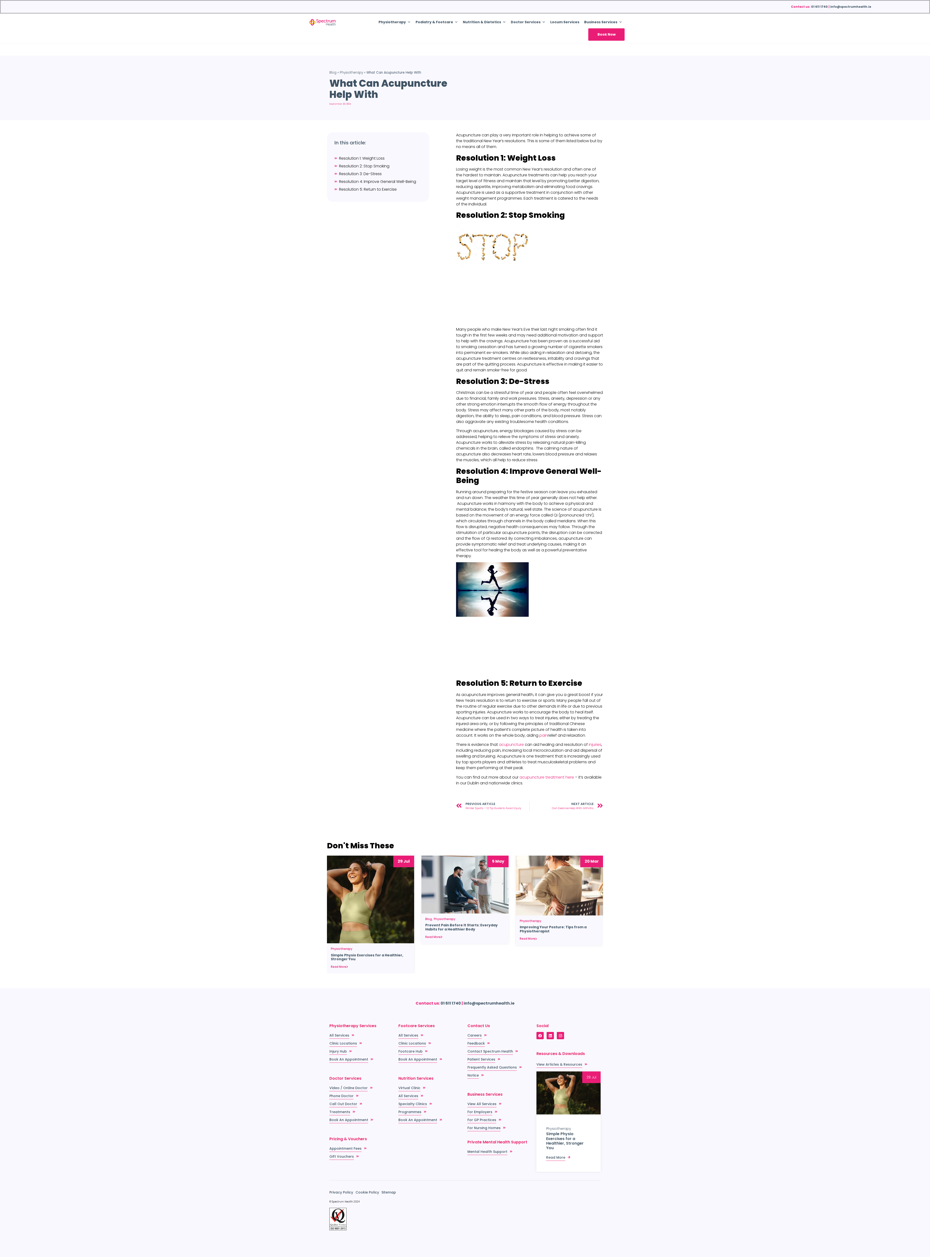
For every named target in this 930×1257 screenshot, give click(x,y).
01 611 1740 (819, 7)
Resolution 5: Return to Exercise (368, 189)
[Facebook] (540, 1035)
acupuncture (511, 744)
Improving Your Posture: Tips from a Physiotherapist (553, 929)
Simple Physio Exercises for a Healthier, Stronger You (367, 957)
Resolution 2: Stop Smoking (364, 166)
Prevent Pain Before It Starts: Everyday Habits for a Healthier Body (461, 927)
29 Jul (404, 861)
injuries (595, 744)
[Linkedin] (550, 1035)
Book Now (606, 34)
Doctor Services (526, 22)
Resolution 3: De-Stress (360, 174)
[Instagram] (560, 1035)
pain (543, 735)
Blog (332, 72)
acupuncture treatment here (546, 777)
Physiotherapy (351, 72)
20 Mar (592, 861)
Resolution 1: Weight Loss (362, 158)
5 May (498, 861)
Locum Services (564, 22)
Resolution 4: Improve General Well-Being (377, 181)
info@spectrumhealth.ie (850, 7)
